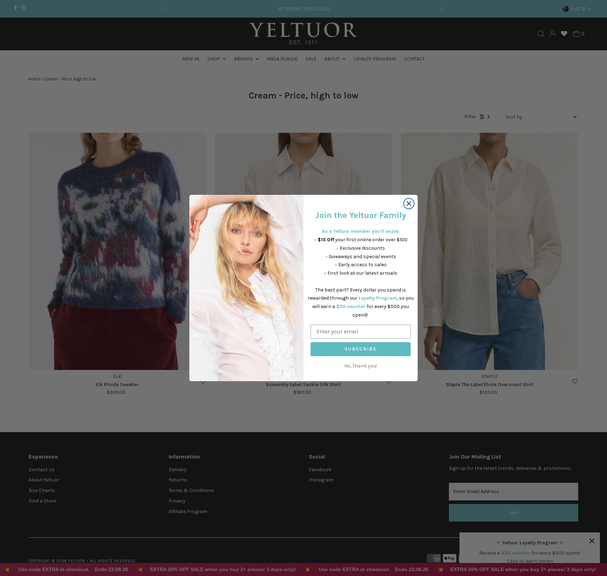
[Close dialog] (409, 203)
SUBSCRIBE (361, 349)
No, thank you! (360, 366)
